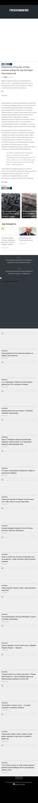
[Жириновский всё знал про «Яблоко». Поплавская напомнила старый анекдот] (19, 398)
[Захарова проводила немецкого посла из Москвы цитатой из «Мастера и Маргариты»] (19, 515)
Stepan (5, 77)
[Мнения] (23, 17)
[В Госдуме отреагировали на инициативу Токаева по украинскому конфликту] (19, 458)
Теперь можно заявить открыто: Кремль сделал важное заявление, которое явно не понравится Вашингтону (16, 736)
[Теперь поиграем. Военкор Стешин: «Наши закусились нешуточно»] (19, 575)
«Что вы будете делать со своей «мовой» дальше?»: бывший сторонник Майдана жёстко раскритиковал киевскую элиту (18, 767)
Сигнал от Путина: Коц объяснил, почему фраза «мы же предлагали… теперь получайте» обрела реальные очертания (18, 559)
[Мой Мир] (8, 64)
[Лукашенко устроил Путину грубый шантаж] (27, 231)
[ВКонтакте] (2, 64)
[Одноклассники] (5, 64)
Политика (4, 351)
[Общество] (21, 17)
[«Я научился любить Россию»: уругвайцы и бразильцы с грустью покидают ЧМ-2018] (10, 231)
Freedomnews (19, 10)
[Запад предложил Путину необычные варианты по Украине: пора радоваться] (19, 340)
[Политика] (15, 17)
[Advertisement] (19, 39)
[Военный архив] (19, 17)
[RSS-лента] (25, 17)
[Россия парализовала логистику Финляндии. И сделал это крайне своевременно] (19, 604)
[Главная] (13, 17)
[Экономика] (17, 17)
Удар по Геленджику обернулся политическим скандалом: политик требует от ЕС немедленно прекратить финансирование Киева (16, 442)
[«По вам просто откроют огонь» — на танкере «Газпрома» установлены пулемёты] (19, 692)
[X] (11, 64)
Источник (4, 182)
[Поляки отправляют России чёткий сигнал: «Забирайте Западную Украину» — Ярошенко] (19, 633)
